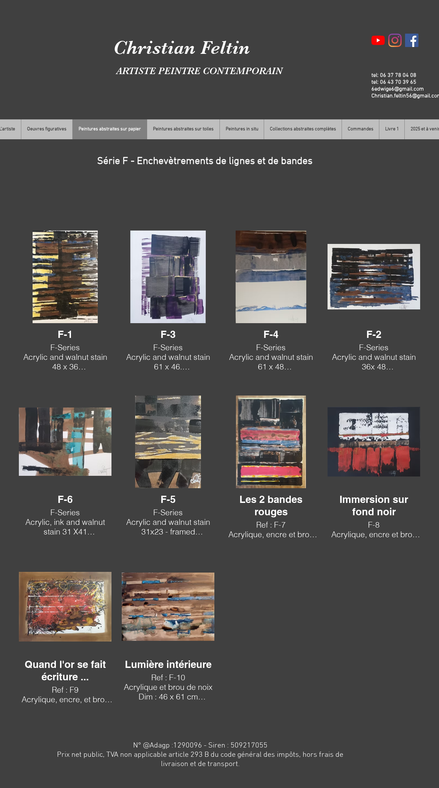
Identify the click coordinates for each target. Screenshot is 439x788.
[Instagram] (395, 40)
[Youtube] (378, 40)
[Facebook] (411, 40)
